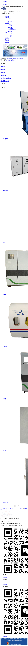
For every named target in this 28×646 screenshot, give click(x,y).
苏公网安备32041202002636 (15, 644)
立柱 (18, 58)
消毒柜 (21, 58)
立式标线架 (9, 58)
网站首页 (7, 16)
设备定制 (10, 24)
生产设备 (7, 39)
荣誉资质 (10, 21)
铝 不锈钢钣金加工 (12, 29)
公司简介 (10, 19)
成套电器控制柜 (11, 31)
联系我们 (5, 4)
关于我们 (5, 1)
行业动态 (10, 35)
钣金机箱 (10, 25)
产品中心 (7, 23)
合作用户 (7, 38)
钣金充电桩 (10, 28)
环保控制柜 (14, 58)
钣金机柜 (10, 27)
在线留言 (7, 40)
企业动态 (10, 33)
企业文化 (10, 20)
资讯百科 (7, 32)
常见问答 (10, 36)
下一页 (17, 506)
